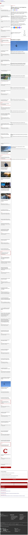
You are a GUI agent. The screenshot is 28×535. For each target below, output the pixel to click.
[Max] (14, 483)
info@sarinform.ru (3, 487)
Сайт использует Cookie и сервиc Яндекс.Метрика (4, 526)
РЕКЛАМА (20, 519)
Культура (12, 518)
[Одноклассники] (16, 27)
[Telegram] (18, 27)
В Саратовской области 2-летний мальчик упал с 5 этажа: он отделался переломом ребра (9, 475)
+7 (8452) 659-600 (21, 517)
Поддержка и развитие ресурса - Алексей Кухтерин (17, 531)
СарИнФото (12, 519)
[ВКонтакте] (14, 27)
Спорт (14, 518)
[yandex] (3, 531)
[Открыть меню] (0, 3)
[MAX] (19, 27)
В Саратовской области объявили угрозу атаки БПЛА (6, 474)
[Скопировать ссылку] (21, 27)
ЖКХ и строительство (13, 517)
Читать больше (14, 479)
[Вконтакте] (4, 530)
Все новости (5, 467)
